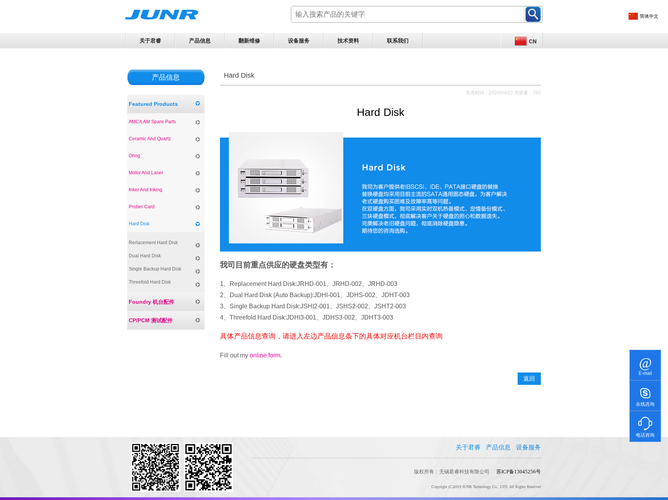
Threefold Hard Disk (150, 282)
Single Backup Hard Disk (155, 269)
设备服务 (299, 40)
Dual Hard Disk (145, 256)
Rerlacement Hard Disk (153, 242)
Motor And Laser (146, 172)
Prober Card (142, 206)
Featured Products (153, 104)
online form (265, 355)
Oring (134, 155)
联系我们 (398, 40)
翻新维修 (249, 40)
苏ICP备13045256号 (518, 471)
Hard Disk (139, 223)
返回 (529, 379)
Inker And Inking (145, 189)
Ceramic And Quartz (150, 138)
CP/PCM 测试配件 (151, 320)
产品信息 (200, 40)
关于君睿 (150, 40)
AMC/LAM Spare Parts (152, 121)
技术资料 (348, 40)
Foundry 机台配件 (151, 302)
